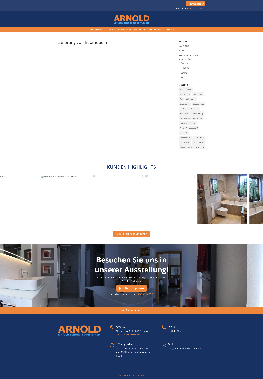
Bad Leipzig (184, 109)
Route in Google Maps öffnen (129, 334)
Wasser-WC (199, 147)
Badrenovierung (197, 113)
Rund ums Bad (154, 30)
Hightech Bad (185, 142)
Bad (181, 99)
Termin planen (197, 3)
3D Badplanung (186, 89)
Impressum (124, 375)
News (181, 50)
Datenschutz (138, 375)
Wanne (190, 147)
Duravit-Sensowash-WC (189, 128)
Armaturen (186, 62)
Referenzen (139, 30)
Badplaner (184, 113)
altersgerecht (185, 94)
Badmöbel (195, 109)
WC (182, 77)
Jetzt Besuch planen (131, 288)
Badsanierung (185, 118)
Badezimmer (190, 99)
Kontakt (170, 30)
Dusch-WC (184, 133)
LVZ (194, 142)
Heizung (185, 67)
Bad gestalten (185, 104)
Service (111, 30)
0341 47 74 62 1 (145, 294)
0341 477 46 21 (197, 8)
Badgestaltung (198, 104)
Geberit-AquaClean (187, 137)
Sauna (184, 72)
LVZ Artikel (184, 45)
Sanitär (201, 142)
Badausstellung (124, 30)
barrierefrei (197, 118)
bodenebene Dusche (188, 123)
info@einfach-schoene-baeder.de (185, 348)
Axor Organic (198, 94)
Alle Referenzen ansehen (131, 234)
